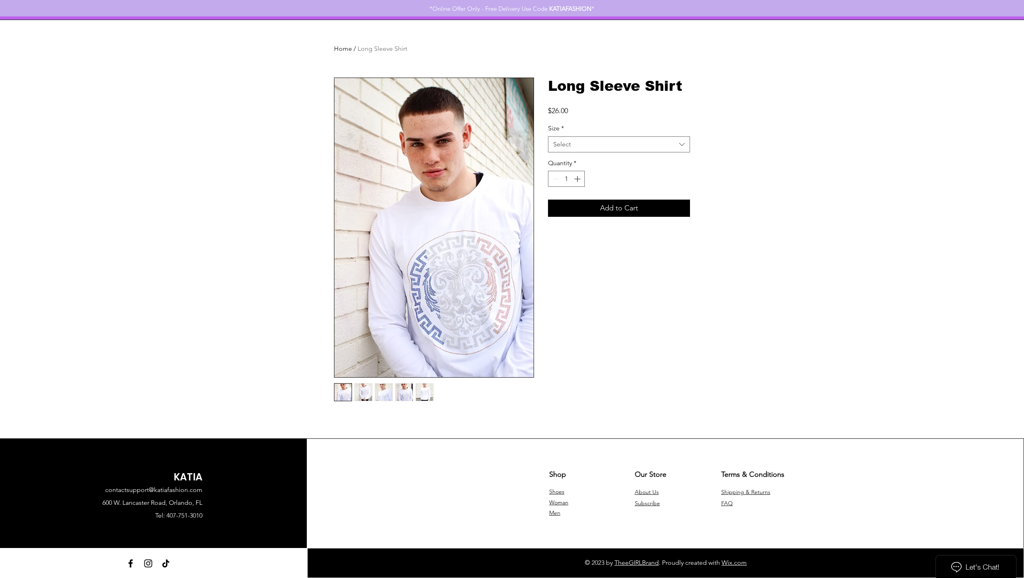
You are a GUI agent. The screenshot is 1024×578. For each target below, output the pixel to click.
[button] (647, 503)
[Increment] (578, 178)
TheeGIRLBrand (636, 562)
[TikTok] (165, 563)
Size (556, 128)
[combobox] (619, 144)
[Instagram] (148, 563)
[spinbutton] (566, 178)
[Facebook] (130, 563)
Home (343, 48)
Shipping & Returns (745, 492)
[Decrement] (554, 178)
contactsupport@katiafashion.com (153, 490)
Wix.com (734, 562)
